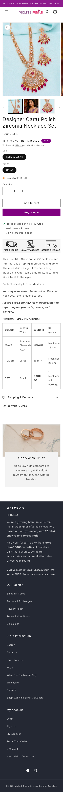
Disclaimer (13, 623)
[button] (6, 12)
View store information (19, 232)
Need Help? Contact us (20, 756)
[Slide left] (3, 107)
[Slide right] (59, 107)
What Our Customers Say (22, 675)
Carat (9, 169)
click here (48, 574)
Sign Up (11, 726)
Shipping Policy (16, 593)
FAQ (28, 302)
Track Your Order (17, 741)
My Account (14, 733)
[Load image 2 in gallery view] (31, 106)
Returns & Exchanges (19, 601)
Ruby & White (14, 156)
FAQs (10, 667)
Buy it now (31, 212)
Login (10, 718)
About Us (12, 652)
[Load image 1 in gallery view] (15, 106)
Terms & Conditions (18, 616)
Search (11, 644)
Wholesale (13, 682)
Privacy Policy (15, 608)
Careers (11, 690)
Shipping (19, 145)
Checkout (12, 748)
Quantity (7, 184)
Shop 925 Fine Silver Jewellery (25, 697)
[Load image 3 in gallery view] (47, 106)
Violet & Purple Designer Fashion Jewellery (36, 786)
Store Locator (15, 660)
